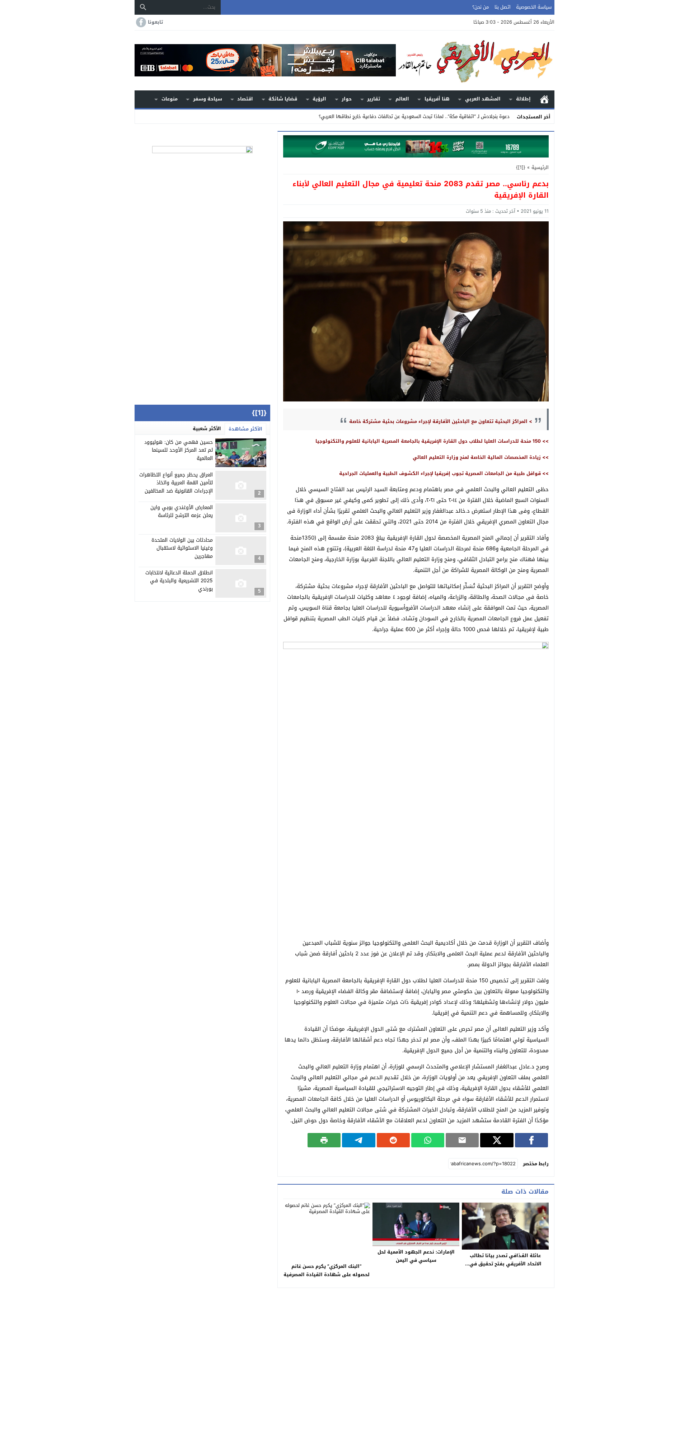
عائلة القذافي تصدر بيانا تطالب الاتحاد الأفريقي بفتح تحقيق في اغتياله (505, 1263)
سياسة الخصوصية (534, 7)
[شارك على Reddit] (393, 1140)
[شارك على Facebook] (531, 1140)
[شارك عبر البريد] (462, 1140)
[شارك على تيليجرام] (358, 1140)
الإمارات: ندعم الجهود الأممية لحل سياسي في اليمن (416, 1256)
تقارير (373, 98)
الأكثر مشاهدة (245, 428)
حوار (347, 98)
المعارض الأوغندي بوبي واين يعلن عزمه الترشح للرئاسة (181, 511)
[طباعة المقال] (324, 1140)
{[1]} (520, 167)
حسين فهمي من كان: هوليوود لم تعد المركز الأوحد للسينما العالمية (178, 450)
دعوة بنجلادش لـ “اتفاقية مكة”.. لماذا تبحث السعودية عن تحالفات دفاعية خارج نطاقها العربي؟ (414, 116)
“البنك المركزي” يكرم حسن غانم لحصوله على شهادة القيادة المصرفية (326, 1270)
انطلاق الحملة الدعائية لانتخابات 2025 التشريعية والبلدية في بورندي (179, 581)
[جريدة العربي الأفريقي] (475, 60)
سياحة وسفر (207, 98)
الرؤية (319, 98)
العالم (402, 98)
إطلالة (523, 98)
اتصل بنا (503, 7)
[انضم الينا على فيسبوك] (140, 22)
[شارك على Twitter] (496, 1140)
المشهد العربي (483, 98)
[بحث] (143, 7)
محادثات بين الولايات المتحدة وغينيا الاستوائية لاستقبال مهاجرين (182, 548)
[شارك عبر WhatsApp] (427, 1140)
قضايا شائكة (282, 98)
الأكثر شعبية (207, 428)
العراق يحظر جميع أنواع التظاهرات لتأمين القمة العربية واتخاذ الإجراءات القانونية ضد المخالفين (176, 482)
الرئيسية (544, 99)
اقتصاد (245, 98)
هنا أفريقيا (437, 98)
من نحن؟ (480, 7)
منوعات (169, 98)
